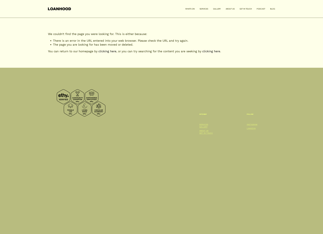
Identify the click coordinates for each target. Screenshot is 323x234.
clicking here (107, 51)
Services (204, 9)
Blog (272, 9)
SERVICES (203, 124)
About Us (230, 9)
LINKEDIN (251, 128)
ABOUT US (203, 131)
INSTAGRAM (252, 124)
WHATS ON (190, 9)
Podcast (261, 9)
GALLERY (203, 127)
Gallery (217, 9)
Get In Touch (246, 9)
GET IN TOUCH (206, 133)
